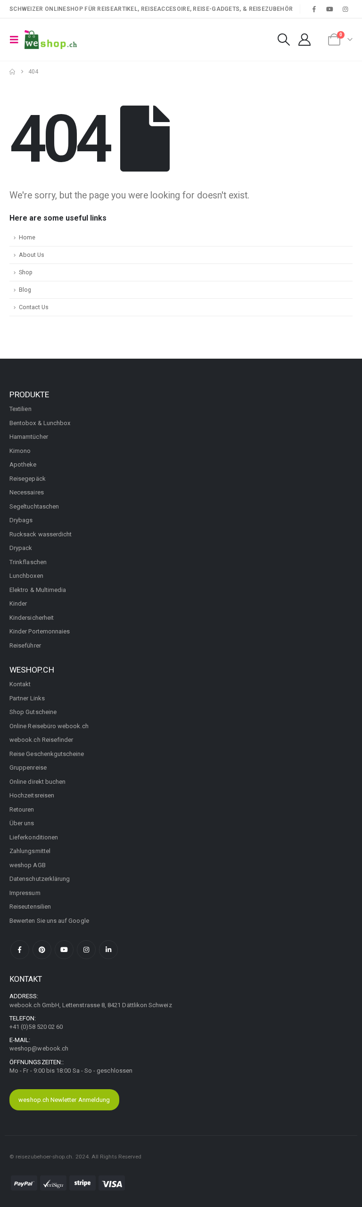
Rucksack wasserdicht (40, 534)
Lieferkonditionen (33, 837)
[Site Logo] (51, 39)
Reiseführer (25, 645)
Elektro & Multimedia (37, 589)
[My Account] (304, 39)
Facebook (19, 949)
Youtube (64, 949)
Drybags (21, 520)
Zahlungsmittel (29, 850)
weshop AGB (27, 865)
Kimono (20, 450)
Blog (25, 289)
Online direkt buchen (37, 781)
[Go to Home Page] (12, 71)
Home (27, 237)
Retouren (21, 809)
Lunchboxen (26, 575)
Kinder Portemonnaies (39, 631)
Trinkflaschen (28, 562)
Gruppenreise (28, 767)
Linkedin (108, 949)
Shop (26, 272)
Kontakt (20, 684)
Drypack (20, 547)
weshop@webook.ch (38, 1048)
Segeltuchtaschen (34, 506)
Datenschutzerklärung (39, 878)
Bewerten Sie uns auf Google (49, 920)
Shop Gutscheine (33, 711)
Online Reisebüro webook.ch (49, 726)
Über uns (21, 823)
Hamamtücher (28, 436)
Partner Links (27, 698)
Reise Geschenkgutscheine (46, 753)
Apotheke (23, 464)
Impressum (25, 892)
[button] (17, 40)
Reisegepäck (27, 478)
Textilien (20, 408)
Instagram (86, 949)
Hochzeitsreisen (31, 795)
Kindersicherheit (31, 617)
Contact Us (34, 307)
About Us (31, 254)
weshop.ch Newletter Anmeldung (64, 1099)
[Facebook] (314, 9)
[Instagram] (345, 9)
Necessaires (26, 492)
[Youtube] (330, 9)
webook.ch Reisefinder (41, 739)
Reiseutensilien (30, 906)
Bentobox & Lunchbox (39, 423)
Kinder (18, 603)
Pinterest (42, 949)
